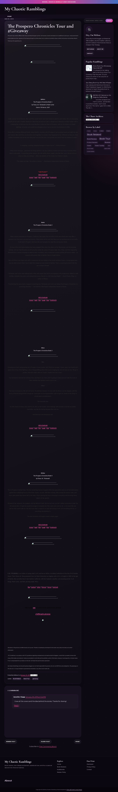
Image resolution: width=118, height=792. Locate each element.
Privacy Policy (91, 767)
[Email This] (31, 675)
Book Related (17, 678)
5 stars (108, 131)
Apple (35, 177)
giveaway (35, 678)
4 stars (101, 131)
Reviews (107, 142)
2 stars (88, 131)
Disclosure (90, 764)
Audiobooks (61, 769)
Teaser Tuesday (99, 145)
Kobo (47, 177)
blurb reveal (90, 148)
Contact (90, 53)
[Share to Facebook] (36, 675)
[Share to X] (35, 675)
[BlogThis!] (33, 675)
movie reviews (90, 151)
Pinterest (44, 587)
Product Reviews (92, 142)
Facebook (33, 587)
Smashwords (53, 177)
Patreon (49, 587)
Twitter (38, 587)
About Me (100, 49)
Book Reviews (92, 139)
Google (43, 177)
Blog (29, 587)
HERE (34, 607)
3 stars (95, 131)
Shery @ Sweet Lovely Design (74, 789)
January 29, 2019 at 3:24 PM (36, 697)
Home (9, 16)
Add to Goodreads (42, 174)
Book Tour (27, 678)
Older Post (45, 741)
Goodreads (55, 587)
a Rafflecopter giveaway (42, 614)
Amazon (31, 177)
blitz (109, 145)
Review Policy (61, 772)
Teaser (89, 145)
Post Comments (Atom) (48, 746)
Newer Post (10, 741)
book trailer (107, 148)
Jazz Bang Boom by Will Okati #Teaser (98, 83)
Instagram (90, 49)
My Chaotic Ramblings (25, 9)
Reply (16, 705)
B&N (39, 177)
